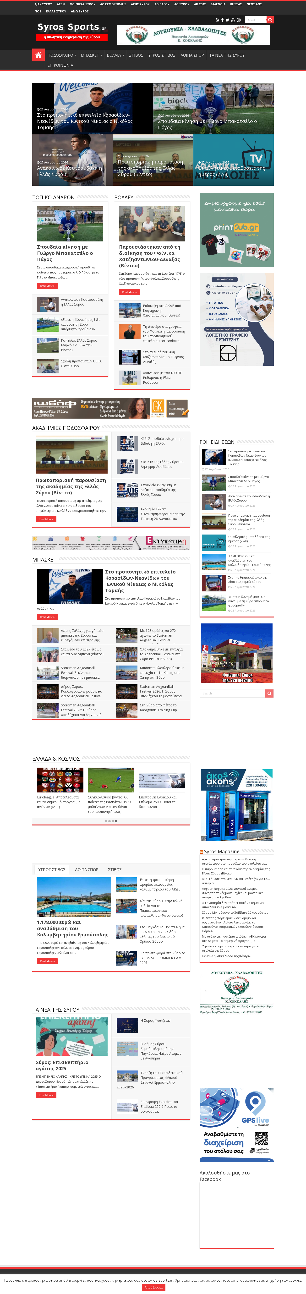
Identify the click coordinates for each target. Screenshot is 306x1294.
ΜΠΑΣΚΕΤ (90, 55)
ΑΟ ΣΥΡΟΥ (181, 4)
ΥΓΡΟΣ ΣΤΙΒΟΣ (161, 55)
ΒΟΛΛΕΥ (114, 55)
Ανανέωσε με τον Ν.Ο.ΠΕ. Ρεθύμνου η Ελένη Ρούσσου (163, 378)
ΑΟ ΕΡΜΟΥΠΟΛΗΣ (113, 4)
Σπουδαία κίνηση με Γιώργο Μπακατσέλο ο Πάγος (207, 124)
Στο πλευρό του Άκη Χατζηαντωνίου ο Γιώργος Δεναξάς (163, 357)
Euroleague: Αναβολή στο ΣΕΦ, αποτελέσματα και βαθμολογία (159, 802)
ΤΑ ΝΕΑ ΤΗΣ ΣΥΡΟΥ (227, 55)
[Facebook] (222, 20)
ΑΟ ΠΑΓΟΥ (161, 4)
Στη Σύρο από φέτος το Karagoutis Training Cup (158, 707)
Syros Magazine (222, 851)
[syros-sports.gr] (72, 29)
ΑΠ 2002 (200, 4)
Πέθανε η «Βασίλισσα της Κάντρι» (226, 956)
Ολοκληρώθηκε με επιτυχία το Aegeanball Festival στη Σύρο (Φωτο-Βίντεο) (161, 654)
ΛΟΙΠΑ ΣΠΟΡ (192, 55)
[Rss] (217, 20)
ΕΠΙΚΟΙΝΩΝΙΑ (60, 65)
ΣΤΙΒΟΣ (136, 55)
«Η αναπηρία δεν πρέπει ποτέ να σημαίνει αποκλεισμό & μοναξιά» (233, 905)
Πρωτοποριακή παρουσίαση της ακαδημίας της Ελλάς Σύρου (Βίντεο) (150, 167)
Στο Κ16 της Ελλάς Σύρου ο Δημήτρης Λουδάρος (162, 464)
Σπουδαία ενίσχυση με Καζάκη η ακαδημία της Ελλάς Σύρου (158, 490)
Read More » (47, 286)
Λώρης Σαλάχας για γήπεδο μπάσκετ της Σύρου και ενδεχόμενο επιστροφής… (82, 635)
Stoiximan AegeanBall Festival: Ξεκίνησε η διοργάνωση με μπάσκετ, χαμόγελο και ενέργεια (80, 675)
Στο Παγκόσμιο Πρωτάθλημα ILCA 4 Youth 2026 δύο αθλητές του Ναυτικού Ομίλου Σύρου (162, 934)
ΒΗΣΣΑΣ (236, 4)
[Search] (270, 19)
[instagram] (238, 20)
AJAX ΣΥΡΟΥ (43, 4)
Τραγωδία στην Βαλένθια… (109, 797)
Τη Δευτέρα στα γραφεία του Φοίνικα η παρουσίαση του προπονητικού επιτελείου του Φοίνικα (164, 333)
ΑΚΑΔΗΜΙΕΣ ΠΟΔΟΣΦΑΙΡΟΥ (66, 427)
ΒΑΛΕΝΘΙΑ (217, 4)
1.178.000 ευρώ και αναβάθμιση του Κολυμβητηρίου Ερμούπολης (73, 928)
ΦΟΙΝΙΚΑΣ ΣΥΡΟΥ (82, 4)
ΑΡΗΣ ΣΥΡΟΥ (140, 4)
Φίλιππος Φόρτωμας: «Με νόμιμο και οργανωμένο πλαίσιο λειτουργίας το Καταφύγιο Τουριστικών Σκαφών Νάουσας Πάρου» (232, 924)
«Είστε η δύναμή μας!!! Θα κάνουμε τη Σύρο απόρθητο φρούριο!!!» (80, 324)
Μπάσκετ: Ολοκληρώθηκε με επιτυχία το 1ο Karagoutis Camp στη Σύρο (162, 673)
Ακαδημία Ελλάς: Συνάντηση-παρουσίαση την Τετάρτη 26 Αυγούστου (163, 514)
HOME (38, 55)
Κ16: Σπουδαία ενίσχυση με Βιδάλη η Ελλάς (162, 441)
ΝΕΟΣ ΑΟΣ (254, 4)
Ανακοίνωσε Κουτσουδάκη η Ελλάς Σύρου (69, 171)
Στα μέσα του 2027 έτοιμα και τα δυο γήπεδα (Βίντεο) (82, 651)
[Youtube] (233, 20)
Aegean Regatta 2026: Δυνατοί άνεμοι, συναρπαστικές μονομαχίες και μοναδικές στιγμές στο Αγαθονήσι (232, 892)
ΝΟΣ (38, 11)
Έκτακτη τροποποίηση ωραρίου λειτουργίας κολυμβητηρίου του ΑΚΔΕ (160, 884)
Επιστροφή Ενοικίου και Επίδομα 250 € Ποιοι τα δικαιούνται (159, 1106)
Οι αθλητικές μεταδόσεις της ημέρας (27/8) (231, 171)
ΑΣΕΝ (61, 4)
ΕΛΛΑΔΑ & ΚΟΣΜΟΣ (56, 758)
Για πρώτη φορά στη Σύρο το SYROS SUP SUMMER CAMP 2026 (162, 958)
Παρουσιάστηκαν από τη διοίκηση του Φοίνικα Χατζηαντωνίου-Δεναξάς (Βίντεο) (149, 256)
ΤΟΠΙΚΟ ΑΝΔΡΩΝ (53, 197)
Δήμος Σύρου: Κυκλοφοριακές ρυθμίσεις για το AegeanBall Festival (81, 691)
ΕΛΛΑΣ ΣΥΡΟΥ (56, 11)
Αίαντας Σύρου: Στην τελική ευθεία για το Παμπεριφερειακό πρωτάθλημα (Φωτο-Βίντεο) (161, 908)
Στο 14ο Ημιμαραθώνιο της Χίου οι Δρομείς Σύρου (247, 579)
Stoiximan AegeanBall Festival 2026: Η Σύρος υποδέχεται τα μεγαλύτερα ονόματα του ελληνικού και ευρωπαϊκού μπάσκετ (149, 696)
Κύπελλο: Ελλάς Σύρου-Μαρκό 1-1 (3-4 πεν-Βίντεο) (79, 345)
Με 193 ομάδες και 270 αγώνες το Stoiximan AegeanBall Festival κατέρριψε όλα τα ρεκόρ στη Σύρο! (149, 640)
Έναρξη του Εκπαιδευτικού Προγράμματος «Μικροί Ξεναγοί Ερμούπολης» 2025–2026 (150, 1079)
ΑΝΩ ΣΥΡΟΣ (80, 11)
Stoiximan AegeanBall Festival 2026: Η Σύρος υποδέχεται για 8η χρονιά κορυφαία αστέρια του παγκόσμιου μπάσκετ (69, 714)
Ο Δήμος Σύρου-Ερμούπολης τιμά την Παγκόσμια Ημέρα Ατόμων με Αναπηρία (161, 1051)
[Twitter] (227, 20)
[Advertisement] (111, 738)
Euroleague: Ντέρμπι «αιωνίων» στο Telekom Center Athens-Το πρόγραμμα (60, 802)
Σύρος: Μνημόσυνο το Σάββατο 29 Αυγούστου (235, 912)
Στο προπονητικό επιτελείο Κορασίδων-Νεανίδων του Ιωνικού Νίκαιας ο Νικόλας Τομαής (85, 121)
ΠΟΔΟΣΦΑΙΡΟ (60, 55)
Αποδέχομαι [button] (154, 1287)
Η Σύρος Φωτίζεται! (155, 1020)
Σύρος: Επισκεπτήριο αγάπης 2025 (62, 1065)
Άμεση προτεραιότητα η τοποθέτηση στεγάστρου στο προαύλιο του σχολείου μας (234, 861)
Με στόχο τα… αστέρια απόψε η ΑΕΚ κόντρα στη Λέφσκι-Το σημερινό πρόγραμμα (234, 938)
